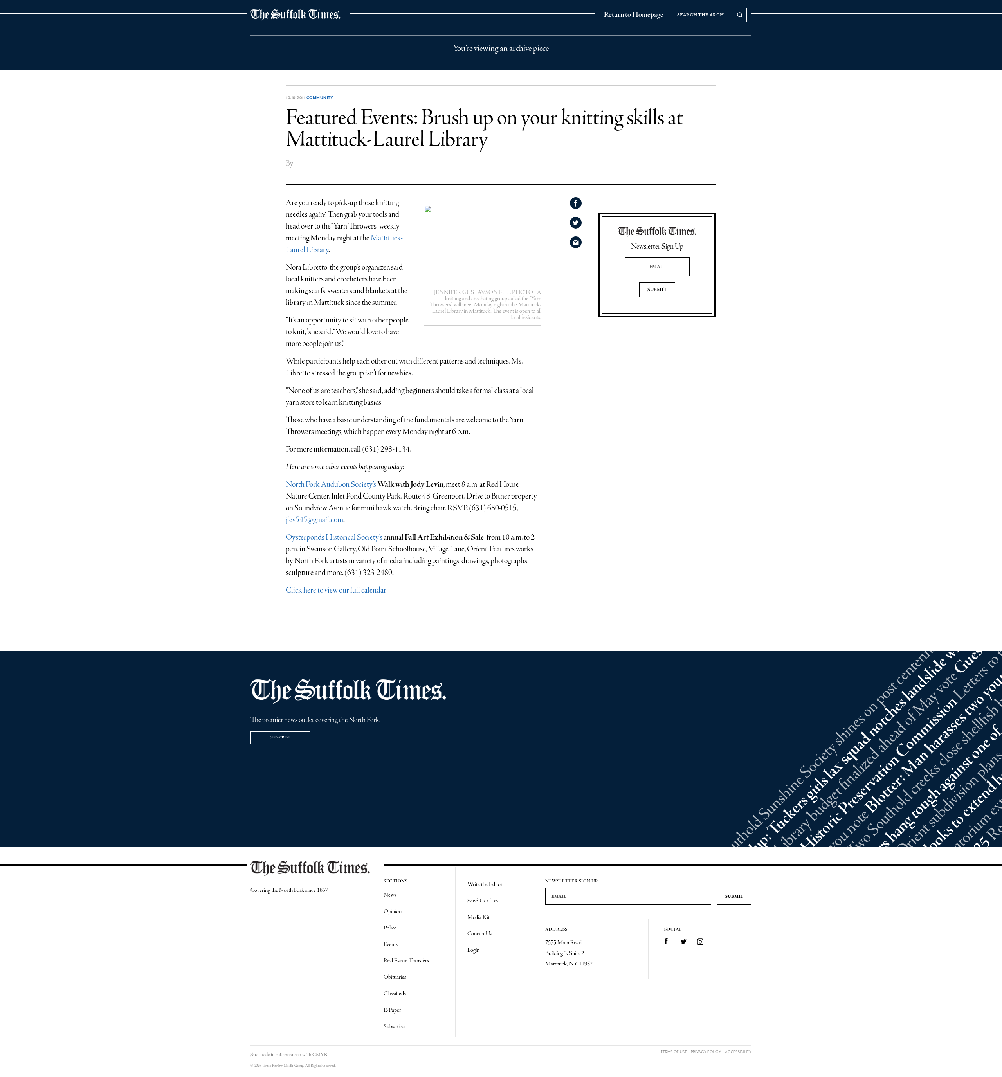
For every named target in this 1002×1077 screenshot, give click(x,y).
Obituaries (395, 977)
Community (319, 97)
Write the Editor (485, 884)
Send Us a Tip (482, 901)
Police (390, 928)
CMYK (320, 1055)
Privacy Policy (706, 1052)
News (390, 895)
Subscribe (280, 737)
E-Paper (392, 1010)
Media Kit (478, 917)
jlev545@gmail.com (314, 520)
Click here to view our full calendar (336, 590)
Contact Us (479, 934)
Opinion (393, 911)
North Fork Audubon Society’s (331, 484)
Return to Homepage (633, 15)
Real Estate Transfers (406, 961)
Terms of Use (674, 1052)
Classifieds (395, 994)
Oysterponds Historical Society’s (334, 537)
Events (391, 944)
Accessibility (738, 1052)
